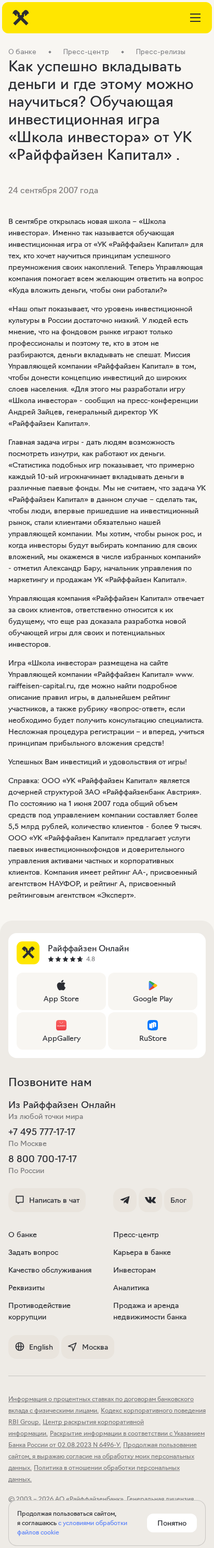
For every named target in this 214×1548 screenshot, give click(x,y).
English (41, 1347)
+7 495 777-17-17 (41, 1132)
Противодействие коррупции (39, 1311)
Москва (95, 1347)
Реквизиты (26, 1287)
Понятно (171, 1523)
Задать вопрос (33, 1252)
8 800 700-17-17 (42, 1159)
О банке (22, 1234)
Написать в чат (54, 1200)
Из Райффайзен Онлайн (62, 1105)
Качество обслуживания (49, 1270)
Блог (178, 1200)
